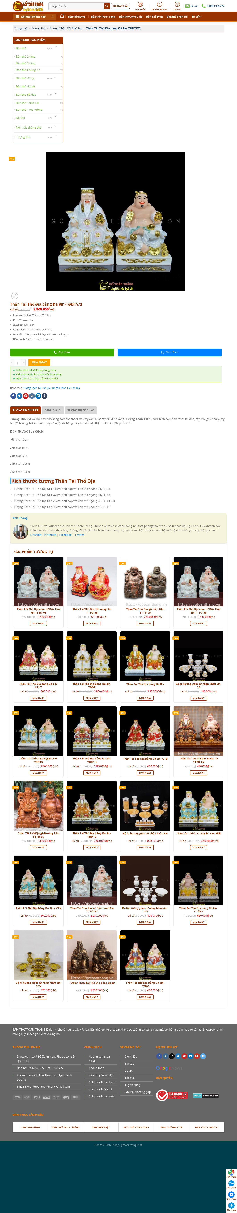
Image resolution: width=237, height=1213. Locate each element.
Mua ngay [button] (38, 623)
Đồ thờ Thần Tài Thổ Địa (66, 388)
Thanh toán (96, 1068)
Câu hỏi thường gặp (138, 1092)
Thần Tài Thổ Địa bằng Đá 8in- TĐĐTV (92, 835)
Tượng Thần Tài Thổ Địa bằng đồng (92, 982)
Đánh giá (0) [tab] (52, 410)
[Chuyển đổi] (56, 47)
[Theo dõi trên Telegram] (203, 1056)
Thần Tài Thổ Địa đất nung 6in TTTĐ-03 (92, 610)
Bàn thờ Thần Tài (177, 16)
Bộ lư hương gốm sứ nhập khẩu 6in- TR (198, 685)
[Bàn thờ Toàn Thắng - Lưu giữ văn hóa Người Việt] (28, 6)
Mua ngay (39, 362)
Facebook (65, 535)
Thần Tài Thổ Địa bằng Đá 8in (145, 684)
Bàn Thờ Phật (154, 16)
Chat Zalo (231, 1188)
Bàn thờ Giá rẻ (25, 86)
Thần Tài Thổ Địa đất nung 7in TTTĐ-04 (198, 760)
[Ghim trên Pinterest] (26, 396)
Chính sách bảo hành (102, 1082)
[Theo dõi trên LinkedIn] (190, 1056)
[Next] (23, 294)
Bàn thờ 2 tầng (25, 56)
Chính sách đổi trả (100, 1089)
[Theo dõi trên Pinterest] (184, 1056)
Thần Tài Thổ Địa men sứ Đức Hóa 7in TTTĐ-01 (38, 610)
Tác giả (129, 1078)
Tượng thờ (38, 28)
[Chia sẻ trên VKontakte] (32, 396)
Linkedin (35, 535)
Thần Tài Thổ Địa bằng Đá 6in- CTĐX (145, 984)
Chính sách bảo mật (101, 1096)
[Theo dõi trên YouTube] (197, 1056)
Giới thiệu (131, 1056)
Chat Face (231, 1199)
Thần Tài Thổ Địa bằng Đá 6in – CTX (38, 908)
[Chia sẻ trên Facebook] (13, 396)
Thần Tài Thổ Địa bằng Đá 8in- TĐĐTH (92, 760)
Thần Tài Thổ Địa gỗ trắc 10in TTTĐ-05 (145, 610)
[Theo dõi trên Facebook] (159, 1056)
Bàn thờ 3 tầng (25, 63)
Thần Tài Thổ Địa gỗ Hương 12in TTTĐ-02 (38, 835)
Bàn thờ (21, 48)
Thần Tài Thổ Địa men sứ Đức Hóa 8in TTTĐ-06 (198, 610)
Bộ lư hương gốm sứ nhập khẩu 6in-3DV (38, 984)
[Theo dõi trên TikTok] (172, 1056)
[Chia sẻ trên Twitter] (19, 396)
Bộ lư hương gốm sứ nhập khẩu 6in (145, 833)
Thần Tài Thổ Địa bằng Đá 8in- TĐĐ (198, 833)
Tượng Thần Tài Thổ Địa (65, 28)
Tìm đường (231, 1177)
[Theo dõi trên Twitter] (178, 1056)
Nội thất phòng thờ (28, 127)
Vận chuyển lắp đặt (101, 1075)
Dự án (129, 1070)
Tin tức (129, 1064)
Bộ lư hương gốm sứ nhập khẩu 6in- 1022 (145, 909)
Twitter (79, 535)
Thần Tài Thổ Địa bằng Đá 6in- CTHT (38, 685)
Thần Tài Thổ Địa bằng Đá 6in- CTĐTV (198, 909)
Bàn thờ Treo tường (103, 16)
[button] (34, 17)
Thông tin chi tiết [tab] (25, 410)
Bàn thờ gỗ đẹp (26, 95)
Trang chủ (20, 28)
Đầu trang (231, 1210)
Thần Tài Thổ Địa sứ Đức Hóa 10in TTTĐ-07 (92, 909)
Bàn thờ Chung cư (28, 70)
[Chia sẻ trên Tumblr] (44, 396)
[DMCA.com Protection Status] (206, 1095)
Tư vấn (196, 16)
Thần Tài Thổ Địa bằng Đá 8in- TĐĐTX (38, 760)
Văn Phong (20, 518)
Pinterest (50, 535)
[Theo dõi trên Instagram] (165, 1056)
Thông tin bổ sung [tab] (80, 410)
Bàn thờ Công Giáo (130, 16)
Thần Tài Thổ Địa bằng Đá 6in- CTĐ (145, 758)
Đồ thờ (20, 118)
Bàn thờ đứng (76, 16)
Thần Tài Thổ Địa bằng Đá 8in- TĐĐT (92, 685)
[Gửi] (107, 6)
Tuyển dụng (132, 1085)
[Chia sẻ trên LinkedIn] (38, 396)
